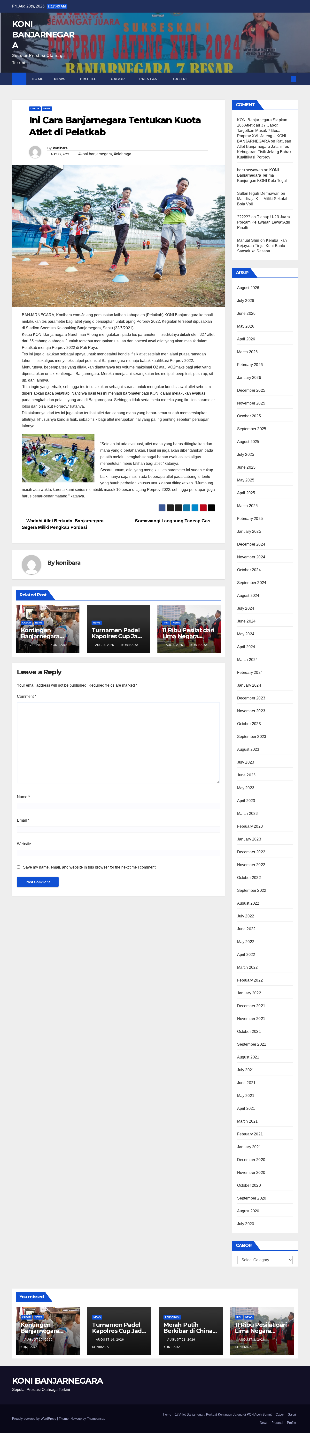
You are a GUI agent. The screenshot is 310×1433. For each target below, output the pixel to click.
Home (37, 79)
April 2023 (246, 801)
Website (24, 844)
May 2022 (246, 942)
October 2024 (249, 570)
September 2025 (251, 429)
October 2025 (249, 416)
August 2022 (248, 903)
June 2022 (246, 929)
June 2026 (246, 313)
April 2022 (246, 955)
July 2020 (245, 1224)
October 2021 (249, 1031)
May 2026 (246, 326)
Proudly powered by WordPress (34, 1418)
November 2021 (251, 1019)
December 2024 (251, 544)
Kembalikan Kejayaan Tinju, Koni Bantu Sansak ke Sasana (262, 245)
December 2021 (251, 1006)
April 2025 (246, 493)
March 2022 (247, 967)
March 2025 (247, 506)
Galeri (180, 79)
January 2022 (249, 993)
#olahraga (122, 154)
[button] (285, 79)
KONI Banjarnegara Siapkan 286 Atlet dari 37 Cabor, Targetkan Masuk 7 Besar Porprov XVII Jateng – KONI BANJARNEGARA (262, 130)
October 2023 (249, 724)
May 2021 (246, 1096)
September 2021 (251, 1044)
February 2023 (250, 826)
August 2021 (248, 1057)
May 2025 (246, 480)
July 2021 (245, 1070)
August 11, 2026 (181, 1339)
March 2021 (247, 1121)
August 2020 (248, 1211)
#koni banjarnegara (95, 154)
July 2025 (245, 454)
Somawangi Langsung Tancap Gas (173, 520)
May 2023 (246, 788)
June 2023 (246, 775)
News (60, 79)
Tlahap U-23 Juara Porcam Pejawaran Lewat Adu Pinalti (263, 222)
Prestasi (149, 79)
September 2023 (251, 737)
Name (23, 797)
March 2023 (247, 813)
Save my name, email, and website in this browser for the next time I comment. (89, 867)
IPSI (166, 622)
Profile (88, 79)
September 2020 (251, 1198)
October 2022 (249, 878)
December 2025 (251, 390)
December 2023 (251, 698)
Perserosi (172, 1317)
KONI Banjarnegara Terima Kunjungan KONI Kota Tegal (262, 175)
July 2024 (245, 608)
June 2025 (246, 467)
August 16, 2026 (110, 1339)
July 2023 (245, 762)
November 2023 (251, 711)
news (47, 108)
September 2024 (251, 583)
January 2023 (249, 839)
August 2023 (248, 749)
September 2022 (251, 890)
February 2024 (250, 672)
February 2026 (250, 365)
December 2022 (251, 852)
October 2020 (249, 1185)
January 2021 (249, 1147)
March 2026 (247, 352)
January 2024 (249, 685)
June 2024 (246, 621)
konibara (60, 148)
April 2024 (246, 647)
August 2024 (248, 595)
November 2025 (251, 403)
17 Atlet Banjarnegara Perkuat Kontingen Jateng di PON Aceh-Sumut (223, 1414)
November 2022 (251, 865)
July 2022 (245, 916)
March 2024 (247, 660)
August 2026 (248, 288)
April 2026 (246, 339)
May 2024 (246, 634)
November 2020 (251, 1172)
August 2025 (248, 442)
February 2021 (250, 1134)
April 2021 (246, 1108)
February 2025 (250, 519)
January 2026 (249, 377)
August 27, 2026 (39, 1339)
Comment (26, 696)
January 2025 (249, 531)
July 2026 (245, 301)
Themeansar (95, 1418)
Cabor (118, 79)
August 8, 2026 (252, 1339)
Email (23, 820)
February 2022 (250, 980)
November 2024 (251, 557)
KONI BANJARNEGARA (43, 34)
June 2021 (246, 1083)
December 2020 (251, 1160)
